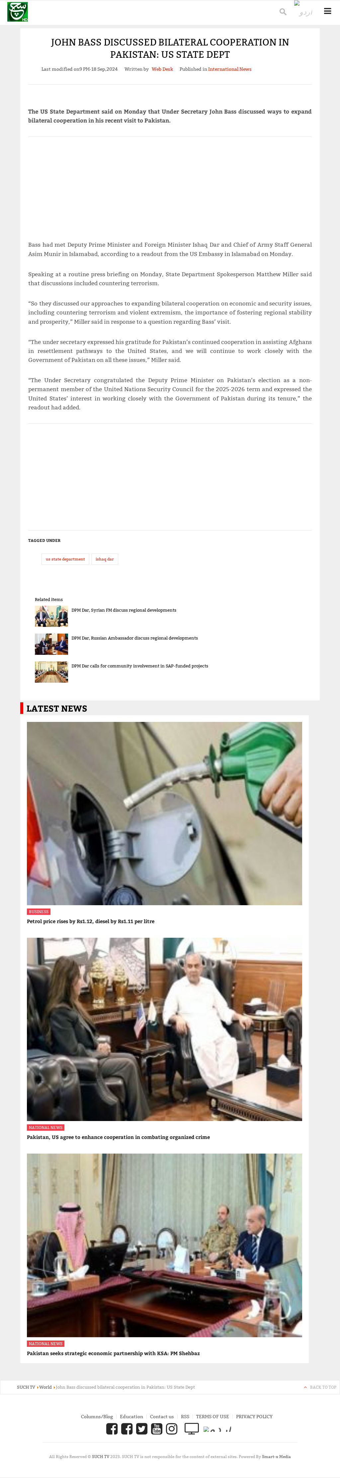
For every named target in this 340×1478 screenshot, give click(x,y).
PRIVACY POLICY (254, 1417)
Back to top (323, 1387)
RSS (185, 1417)
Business (38, 911)
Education (131, 1417)
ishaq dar (105, 559)
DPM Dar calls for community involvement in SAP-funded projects (139, 665)
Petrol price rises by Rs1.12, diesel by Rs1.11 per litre (90, 921)
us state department (65, 559)
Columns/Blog (97, 1417)
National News (45, 1127)
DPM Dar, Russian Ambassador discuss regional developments (134, 638)
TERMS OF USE (212, 1417)
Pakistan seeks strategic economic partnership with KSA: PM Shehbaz (113, 1353)
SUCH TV (101, 1456)
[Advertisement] (170, 185)
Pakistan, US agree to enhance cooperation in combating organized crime (118, 1137)
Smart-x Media (276, 1456)
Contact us (162, 1417)
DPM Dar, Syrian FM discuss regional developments (123, 610)
